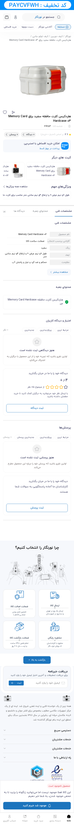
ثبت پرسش (37, 508)
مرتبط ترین (62, 330)
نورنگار (68, 36)
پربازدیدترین (46, 330)
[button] (13, 112)
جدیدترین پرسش (25, 437)
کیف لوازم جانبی (40, 36)
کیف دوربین (57, 36)
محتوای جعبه (40, 211)
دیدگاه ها (19, 211)
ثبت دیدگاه (37, 408)
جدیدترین (29, 330)
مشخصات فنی (63, 211)
